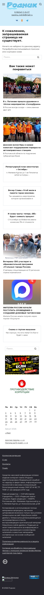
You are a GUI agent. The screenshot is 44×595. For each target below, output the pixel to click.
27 (21, 422)
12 (16, 416)
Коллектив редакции (11, 456)
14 (25, 416)
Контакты (6, 464)
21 (25, 419)
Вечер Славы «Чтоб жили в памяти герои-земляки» (22, 191)
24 (6, 422)
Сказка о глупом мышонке (22, 329)
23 (35, 419)
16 (35, 416)
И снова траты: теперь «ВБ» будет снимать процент (22, 215)
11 (11, 416)
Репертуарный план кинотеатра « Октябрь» (22, 168)
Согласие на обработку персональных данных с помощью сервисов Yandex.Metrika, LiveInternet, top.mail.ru (21, 550)
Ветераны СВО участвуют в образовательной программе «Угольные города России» (18, 264)
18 (11, 419)
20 (21, 419)
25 (11, 422)
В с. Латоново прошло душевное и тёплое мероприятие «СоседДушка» (22, 102)
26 (16, 422)
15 (30, 416)
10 (6, 416)
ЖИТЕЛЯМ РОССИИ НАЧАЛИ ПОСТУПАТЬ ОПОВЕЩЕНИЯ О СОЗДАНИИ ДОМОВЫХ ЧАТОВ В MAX (22, 310)
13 (21, 416)
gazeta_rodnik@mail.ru (22, 15)
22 (30, 419)
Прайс (5, 468)
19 (16, 419)
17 (6, 419)
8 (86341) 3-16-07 (22, 12)
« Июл (8, 433)
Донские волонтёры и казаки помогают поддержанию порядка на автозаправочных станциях (22, 147)
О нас (4, 460)
